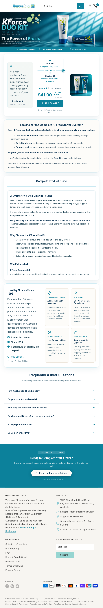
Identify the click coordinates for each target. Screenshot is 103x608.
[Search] (80, 6)
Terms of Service (14, 566)
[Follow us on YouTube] (17, 586)
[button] (51, 473)
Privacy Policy (12, 570)
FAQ (7, 553)
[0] (95, 6)
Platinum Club (12, 561)
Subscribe (65, 555)
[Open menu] (6, 6)
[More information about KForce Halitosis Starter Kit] (63, 70)
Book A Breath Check (16, 557)
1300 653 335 (17, 357)
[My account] (90, 5)
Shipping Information (16, 544)
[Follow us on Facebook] (7, 586)
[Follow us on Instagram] (12, 586)
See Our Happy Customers (75, 604)
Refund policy (12, 548)
